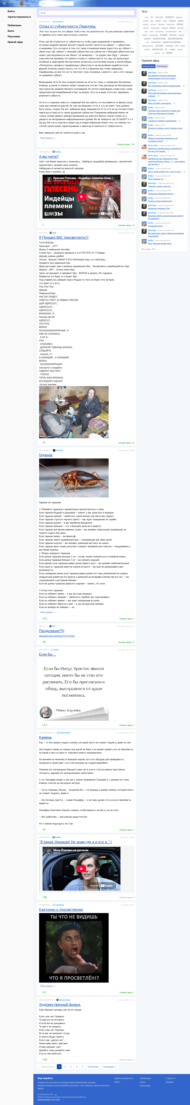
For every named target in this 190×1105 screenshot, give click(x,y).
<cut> (146, 17)
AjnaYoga (152, 72)
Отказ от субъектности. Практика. (67, 26)
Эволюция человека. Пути (159, 208)
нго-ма (180, 27)
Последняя (93, 1066)
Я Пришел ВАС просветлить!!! (63, 237)
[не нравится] (46, 144)
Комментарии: (125, 144)
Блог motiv (43, 650)
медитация (155, 28)
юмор (169, 52)
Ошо (180, 31)
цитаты (157, 53)
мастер (146, 28)
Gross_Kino (153, 145)
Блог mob (42, 233)
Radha (58, 152)
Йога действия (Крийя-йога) (160, 243)
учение (172, 49)
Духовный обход (155, 226)
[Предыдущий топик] (185, 24)
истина (153, 24)
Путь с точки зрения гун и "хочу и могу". (164, 171)
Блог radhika (44, 152)
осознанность (171, 31)
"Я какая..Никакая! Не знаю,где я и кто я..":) (75, 841)
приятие (147, 38)
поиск (144, 35)
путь (147, 42)
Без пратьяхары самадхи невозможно (164, 85)
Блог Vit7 (42, 626)
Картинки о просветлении (61, 909)
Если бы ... (47, 654)
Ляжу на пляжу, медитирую (159, 103)
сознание (169, 45)
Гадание (46, 454)
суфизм (147, 49)
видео (158, 20)
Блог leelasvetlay (46, 1000)
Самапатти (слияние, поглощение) (162, 120)
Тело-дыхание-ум (155, 179)
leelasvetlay (64, 1000)
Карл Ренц (170, 24)
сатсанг (159, 45)
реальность (156, 42)
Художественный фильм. (60, 1004)
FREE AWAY (159, 17)
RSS (154, 249)
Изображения (44, 905)
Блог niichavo (44, 22)
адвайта (169, 16)
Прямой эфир (15, 42)
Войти (11, 11)
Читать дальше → (47, 138)
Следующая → (110, 1066)
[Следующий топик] (185, 30)
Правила (169, 1082)
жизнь (180, 20)
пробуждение (159, 38)
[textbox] (87, 12)
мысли (173, 27)
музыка (164, 27)
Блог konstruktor (46, 733)
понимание (153, 35)
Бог (151, 20)
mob (54, 232)
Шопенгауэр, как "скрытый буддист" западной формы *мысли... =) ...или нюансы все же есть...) (166, 161)
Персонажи (13, 36)
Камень (45, 737)
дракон (172, 20)
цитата (180, 49)
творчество (157, 49)
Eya (151, 17)
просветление (175, 38)
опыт (151, 31)
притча (181, 35)
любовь (180, 24)
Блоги (10, 30)
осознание (159, 31)
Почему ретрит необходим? (160, 201)
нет (146, 31)
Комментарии (148, 66)
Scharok (59, 450)
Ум (166, 49)
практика (173, 35)
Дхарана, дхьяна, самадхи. (159, 186)
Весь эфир (146, 249)
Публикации (14, 25)
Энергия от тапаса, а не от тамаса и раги (165, 128)
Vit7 (53, 626)
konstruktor (64, 732)
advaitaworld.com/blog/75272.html (57, 635)
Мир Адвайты (45, 1078)
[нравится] (40, 144)
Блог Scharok (44, 450)
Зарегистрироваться (19, 16)
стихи (182, 45)
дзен (165, 20)
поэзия (163, 34)
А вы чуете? (49, 156)
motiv (56, 649)
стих (176, 45)
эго (163, 53)
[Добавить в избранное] (51, 144)
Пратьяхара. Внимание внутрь (160, 193)
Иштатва (161, 24)
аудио (146, 20)
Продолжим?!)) (51, 630)
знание (146, 24)
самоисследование (172, 41)
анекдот (179, 17)
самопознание (147, 46)
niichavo (59, 21)
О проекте (170, 1078)
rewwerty (59, 905)
